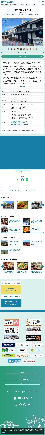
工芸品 (34, 190)
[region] (22, 5)
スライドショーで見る (22, 52)
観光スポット (7, 311)
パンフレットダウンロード (27, 392)
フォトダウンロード (8, 391)
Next (40, 32)
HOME (2, 311)
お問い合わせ (36, 391)
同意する (4, 432)
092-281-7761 (14, 94)
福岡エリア (12, 187)
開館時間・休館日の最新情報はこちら (20, 124)
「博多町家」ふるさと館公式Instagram (20, 122)
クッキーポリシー (31, 430)
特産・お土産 (25, 190)
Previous (4, 32)
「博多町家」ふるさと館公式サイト (19, 121)
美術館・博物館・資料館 (14, 190)
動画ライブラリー (18, 391)
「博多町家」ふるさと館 (15, 311)
